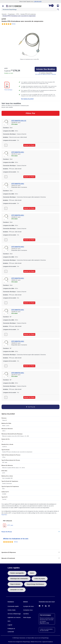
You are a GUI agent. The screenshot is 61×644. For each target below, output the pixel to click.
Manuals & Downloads (8, 558)
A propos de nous (28, 606)
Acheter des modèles (45, 69)
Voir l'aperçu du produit (27, 98)
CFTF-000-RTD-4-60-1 (17, 215)
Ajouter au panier (29, 145)
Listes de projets (39, 578)
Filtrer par (30, 113)
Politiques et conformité (11, 630)
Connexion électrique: (9, 134)
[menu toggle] (3, 6)
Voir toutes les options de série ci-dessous (45, 74)
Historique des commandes (19, 578)
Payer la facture (15, 584)
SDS (9, 621)
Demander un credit (16, 589)
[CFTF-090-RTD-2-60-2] (5, 343)
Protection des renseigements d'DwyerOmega (19, 641)
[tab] (31, 523)
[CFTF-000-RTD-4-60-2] (5, 248)
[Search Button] (58, 9)
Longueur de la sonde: (9, 140)
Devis (32, 573)
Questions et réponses (9, 552)
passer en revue (7, 531)
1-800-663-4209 (37, 1)
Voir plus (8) (31, 407)
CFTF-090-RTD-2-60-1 (17, 309)
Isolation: (5, 137)
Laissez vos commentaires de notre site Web (46, 630)
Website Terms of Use (36, 641)
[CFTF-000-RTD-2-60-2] (5, 185)
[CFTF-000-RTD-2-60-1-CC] (5, 122)
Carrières (26, 613)
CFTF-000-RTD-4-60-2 (17, 246)
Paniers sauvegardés (17, 573)
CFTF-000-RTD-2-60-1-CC (18, 120)
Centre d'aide (11, 610)
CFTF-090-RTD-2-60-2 (17, 341)
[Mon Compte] (58, 5)
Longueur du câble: (9, 130)
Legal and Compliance (47, 641)
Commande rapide (13, 606)
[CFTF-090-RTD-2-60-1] (5, 311)
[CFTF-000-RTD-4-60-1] (5, 217)
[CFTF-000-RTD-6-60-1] (5, 280)
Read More (4, 514)
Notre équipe (27, 617)
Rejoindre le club (44, 623)
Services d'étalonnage (14, 613)
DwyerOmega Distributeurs (35, 584)
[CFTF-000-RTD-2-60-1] (5, 154)
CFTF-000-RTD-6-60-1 (17, 278)
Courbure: (6, 127)
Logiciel (10, 625)
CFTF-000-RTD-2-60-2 (17, 183)
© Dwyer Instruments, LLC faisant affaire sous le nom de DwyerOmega (30, 637)
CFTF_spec (10, 525)
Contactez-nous (28, 610)
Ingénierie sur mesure (14, 617)
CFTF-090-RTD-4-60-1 (17, 372)
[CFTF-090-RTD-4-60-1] (5, 374)
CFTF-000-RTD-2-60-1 (17, 152)
